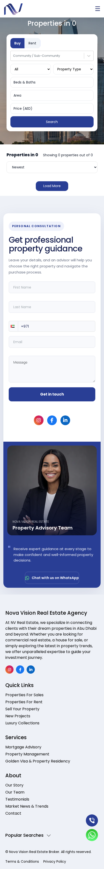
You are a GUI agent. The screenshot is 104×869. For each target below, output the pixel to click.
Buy (17, 43)
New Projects (17, 716)
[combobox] (13, 55)
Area (17, 95)
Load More (52, 185)
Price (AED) (23, 108)
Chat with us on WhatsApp (55, 577)
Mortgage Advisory (23, 747)
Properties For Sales (24, 695)
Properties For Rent (24, 702)
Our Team (14, 792)
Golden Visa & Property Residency (37, 761)
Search (52, 121)
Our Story (14, 785)
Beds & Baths (25, 82)
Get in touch (52, 394)
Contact (13, 813)
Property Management (27, 754)
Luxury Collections (22, 723)
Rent (32, 43)
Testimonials (17, 799)
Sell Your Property (22, 709)
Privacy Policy (54, 861)
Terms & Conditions (22, 861)
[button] (13, 326)
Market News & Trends (26, 806)
